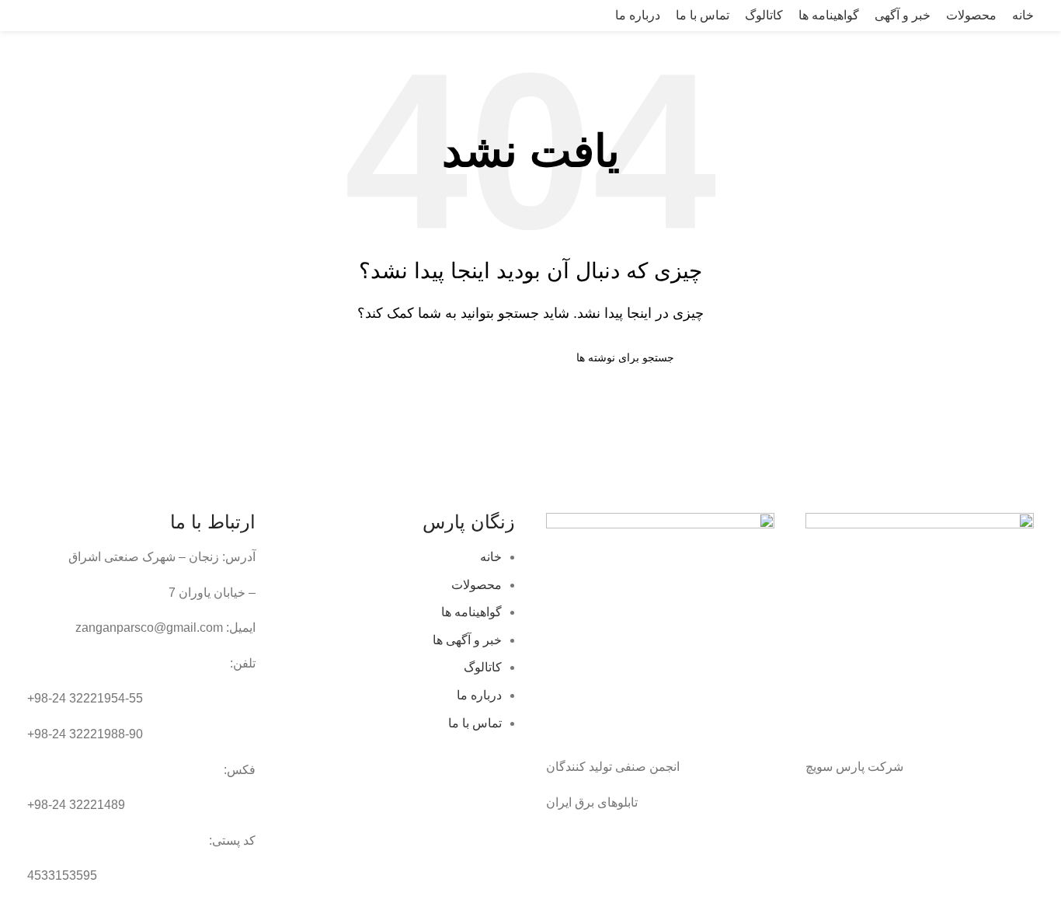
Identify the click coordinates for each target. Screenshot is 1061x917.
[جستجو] (16, 15)
